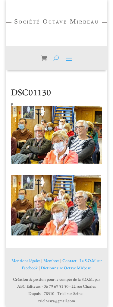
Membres (51, 260)
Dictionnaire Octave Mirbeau (66, 267)
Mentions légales (25, 260)
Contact (69, 260)
